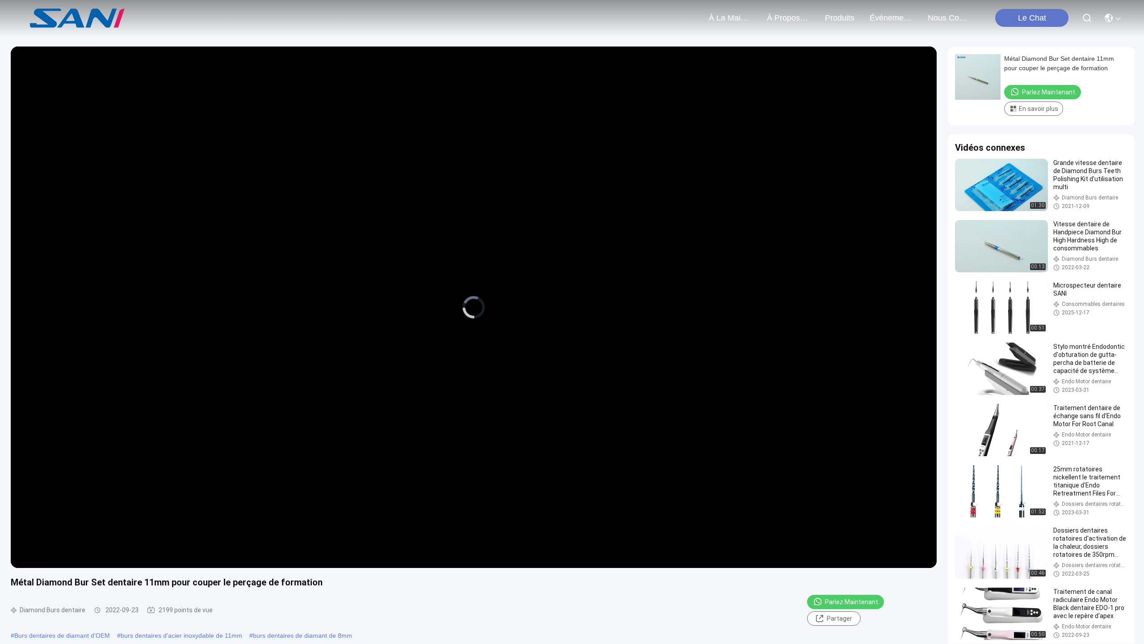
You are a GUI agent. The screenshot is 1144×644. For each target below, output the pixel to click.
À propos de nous (788, 17)
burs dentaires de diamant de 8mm (302, 635)
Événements (891, 17)
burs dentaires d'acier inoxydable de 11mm (181, 635)
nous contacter (949, 17)
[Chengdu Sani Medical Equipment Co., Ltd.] (77, 18)
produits (839, 17)
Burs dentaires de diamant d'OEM (62, 635)
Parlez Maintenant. (852, 602)
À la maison (730, 17)
